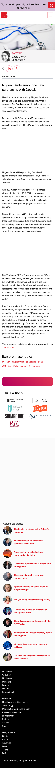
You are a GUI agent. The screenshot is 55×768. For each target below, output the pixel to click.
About (5, 739)
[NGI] (40, 400)
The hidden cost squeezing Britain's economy (31, 530)
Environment (8, 715)
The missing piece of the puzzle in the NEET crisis (32, 622)
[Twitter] (17, 68)
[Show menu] (50, 15)
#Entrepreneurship (34, 361)
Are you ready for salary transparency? (32, 599)
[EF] (14, 400)
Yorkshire (6, 674)
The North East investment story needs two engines (33, 634)
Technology (7, 705)
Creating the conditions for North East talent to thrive (32, 657)
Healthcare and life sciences (15, 702)
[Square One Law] (14, 415)
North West (7, 678)
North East (7, 671)
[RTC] (14, 423)
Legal (4, 746)
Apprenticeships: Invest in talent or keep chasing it (31, 588)
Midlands (6, 681)
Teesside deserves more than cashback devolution (28, 542)
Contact (6, 736)
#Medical (6, 366)
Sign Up (51, 5)
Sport (4, 726)
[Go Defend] (40, 408)
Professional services (12, 712)
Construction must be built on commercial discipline (28, 553)
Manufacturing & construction (16, 708)
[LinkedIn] (9, 68)
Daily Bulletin (8, 732)
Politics (5, 719)
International (8, 692)
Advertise (6, 742)
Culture (5, 722)
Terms (5, 749)
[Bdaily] (4, 14)
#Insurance (34, 366)
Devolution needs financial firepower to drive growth (32, 565)
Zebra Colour (19, 56)
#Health (6, 361)
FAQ (4, 753)
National (6, 688)
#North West (18, 361)
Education (6, 698)
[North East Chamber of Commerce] (40, 415)
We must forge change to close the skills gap (30, 645)
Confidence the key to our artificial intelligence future (30, 611)
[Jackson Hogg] (14, 408)
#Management (20, 366)
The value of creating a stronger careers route (29, 576)
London (5, 685)
